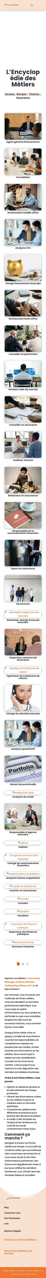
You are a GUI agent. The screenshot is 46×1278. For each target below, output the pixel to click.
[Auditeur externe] (23, 444)
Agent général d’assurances (23, 141)
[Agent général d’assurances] (23, 126)
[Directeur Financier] (23, 942)
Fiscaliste (23, 915)
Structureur (23, 603)
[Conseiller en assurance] (23, 409)
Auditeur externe (23, 460)
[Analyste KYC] (23, 232)
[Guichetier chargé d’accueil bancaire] (23, 614)
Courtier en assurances (23, 890)
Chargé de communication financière (23, 864)
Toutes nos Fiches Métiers (20, 1239)
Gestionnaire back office (23, 318)
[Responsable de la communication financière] (23, 515)
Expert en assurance (23, 568)
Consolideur (23, 177)
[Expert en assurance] (23, 553)
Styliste (20, 981)
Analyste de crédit (23, 796)
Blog (6, 1207)
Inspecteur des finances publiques (23, 933)
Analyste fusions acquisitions (23, 877)
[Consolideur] (23, 162)
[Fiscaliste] (23, 911)
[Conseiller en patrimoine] (23, 338)
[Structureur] (23, 588)
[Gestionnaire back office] (23, 303)
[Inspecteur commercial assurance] (23, 642)
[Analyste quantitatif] (23, 733)
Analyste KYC (23, 247)
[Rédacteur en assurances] (23, 480)
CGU (6, 1223)
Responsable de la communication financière (23, 532)
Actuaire (23, 903)
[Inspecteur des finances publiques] (23, 926)
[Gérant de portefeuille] (23, 769)
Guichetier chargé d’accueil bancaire (23, 621)
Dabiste (23, 847)
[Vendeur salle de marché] (23, 374)
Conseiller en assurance (23, 424)
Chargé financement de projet (23, 283)
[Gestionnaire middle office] (23, 197)
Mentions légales (12, 1231)
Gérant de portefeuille (23, 784)
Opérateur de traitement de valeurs (23, 677)
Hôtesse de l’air (27, 985)
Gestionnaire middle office (23, 212)
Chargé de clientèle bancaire (23, 713)
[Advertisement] (23, 34)
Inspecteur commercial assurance (23, 658)
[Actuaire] (23, 899)
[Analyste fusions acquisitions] (23, 874)
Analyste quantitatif (23, 748)
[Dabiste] (23, 843)
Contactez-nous (12, 1213)
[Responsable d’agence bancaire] (23, 817)
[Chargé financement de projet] (23, 268)
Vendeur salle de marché (23, 389)
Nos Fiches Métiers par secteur (18, 1252)
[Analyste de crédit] (23, 793)
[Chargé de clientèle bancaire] (23, 698)
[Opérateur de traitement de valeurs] (23, 670)
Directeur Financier (23, 946)
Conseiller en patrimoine (23, 354)
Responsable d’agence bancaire (23, 833)
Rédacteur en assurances (23, 495)
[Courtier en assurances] (23, 886)
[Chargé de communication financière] (23, 857)
